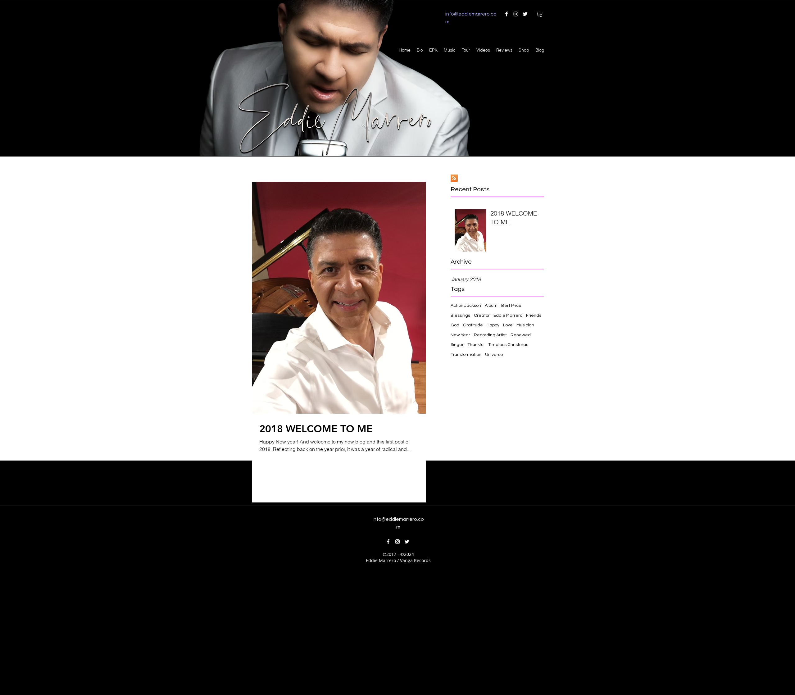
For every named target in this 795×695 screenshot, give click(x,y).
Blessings (460, 315)
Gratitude (473, 325)
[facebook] (506, 14)
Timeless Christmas (508, 345)
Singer (457, 345)
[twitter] (525, 14)
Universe (494, 354)
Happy (493, 325)
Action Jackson (466, 305)
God (455, 325)
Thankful (475, 345)
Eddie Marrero (507, 315)
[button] (539, 14)
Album (491, 305)
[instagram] (516, 14)
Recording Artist (490, 335)
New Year (460, 335)
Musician (525, 325)
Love (508, 325)
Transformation (466, 354)
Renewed (521, 335)
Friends (533, 315)
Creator (482, 315)
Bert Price (511, 305)
